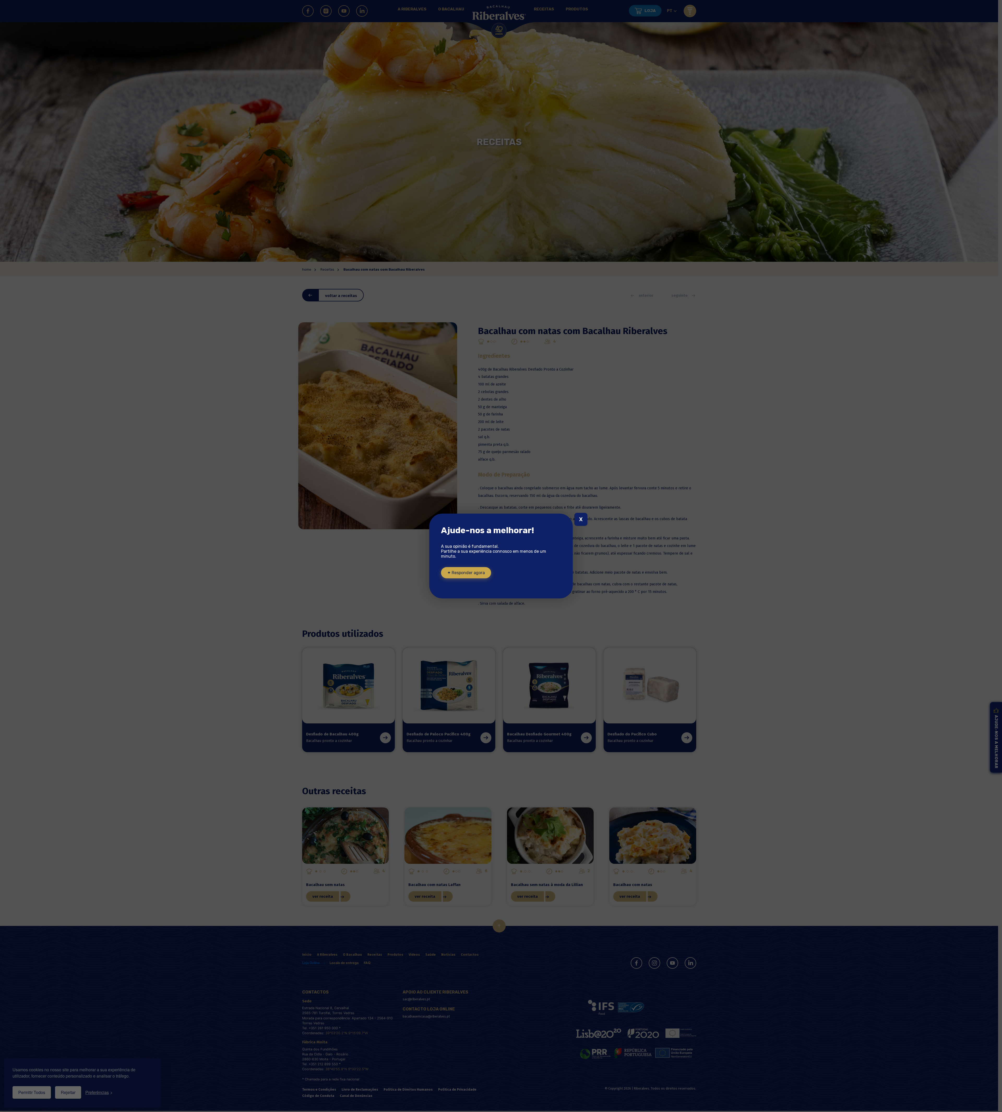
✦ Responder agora (466, 572)
